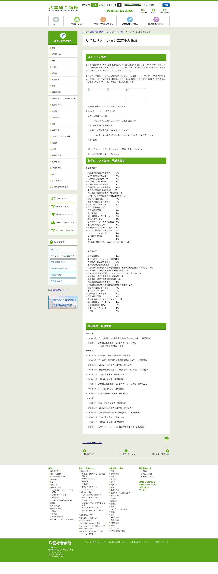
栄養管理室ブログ (58, 262)
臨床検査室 (56, 162)
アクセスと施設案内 (87, 534)
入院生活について (88, 500)
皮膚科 (55, 111)
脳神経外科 (56, 105)
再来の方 (85, 484)
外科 (54, 61)
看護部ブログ (56, 275)
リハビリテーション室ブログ (62, 256)
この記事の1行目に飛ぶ (92, 443)
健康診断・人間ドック (88, 518)
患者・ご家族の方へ (87, 468)
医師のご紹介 (55, 506)
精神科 (55, 73)
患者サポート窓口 (86, 520)
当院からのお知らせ (147, 482)
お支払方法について (89, 487)
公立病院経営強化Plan (65, 230)
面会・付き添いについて (91, 498)
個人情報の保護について (117, 542)
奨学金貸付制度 (146, 474)
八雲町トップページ (161, 542)
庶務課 (54, 511)
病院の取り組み (62, 206)
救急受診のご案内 (86, 515)
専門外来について (88, 489)
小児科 (55, 67)
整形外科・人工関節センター (63, 99)
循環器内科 (56, 54)
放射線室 (55, 130)
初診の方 (85, 481)
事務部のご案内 (56, 508)
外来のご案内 (85, 471)
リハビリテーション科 (61, 136)
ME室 (54, 174)
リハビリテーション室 (115, 32)
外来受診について (88, 478)
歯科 (54, 124)
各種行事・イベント (59, 495)
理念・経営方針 (56, 474)
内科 (54, 48)
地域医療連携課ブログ (60, 268)
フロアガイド (61, 198)
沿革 (51, 482)
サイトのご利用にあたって (95, 542)
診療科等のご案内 (97, 32)
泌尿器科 (55, 117)
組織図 (52, 503)
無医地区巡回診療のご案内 (90, 523)
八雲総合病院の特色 (57, 476)
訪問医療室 (56, 168)
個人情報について (86, 529)
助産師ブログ (56, 281)
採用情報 (144, 471)
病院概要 (53, 479)
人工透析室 (56, 181)
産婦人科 (55, 80)
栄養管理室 (56, 155)
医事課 (54, 514)
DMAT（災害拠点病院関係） (62, 500)
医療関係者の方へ (146, 468)
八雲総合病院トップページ (140, 542)
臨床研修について (147, 476)
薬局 (54, 149)
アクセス (142, 490)
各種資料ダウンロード (65, 222)
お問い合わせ (144, 487)
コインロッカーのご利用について (92, 526)
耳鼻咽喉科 (56, 92)
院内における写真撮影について (91, 531)
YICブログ (55, 250)
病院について (53, 468)
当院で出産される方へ (90, 508)
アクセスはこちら (56, 552)
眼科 (54, 86)
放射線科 (114, 504)
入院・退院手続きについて (92, 495)
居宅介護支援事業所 (60, 187)
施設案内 (53, 485)
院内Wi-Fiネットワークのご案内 (62, 519)
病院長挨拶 (54, 471)
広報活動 (55, 498)
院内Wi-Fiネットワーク (65, 214)
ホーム (85, 32)
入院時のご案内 (86, 492)
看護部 (55, 143)
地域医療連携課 (57, 517)
